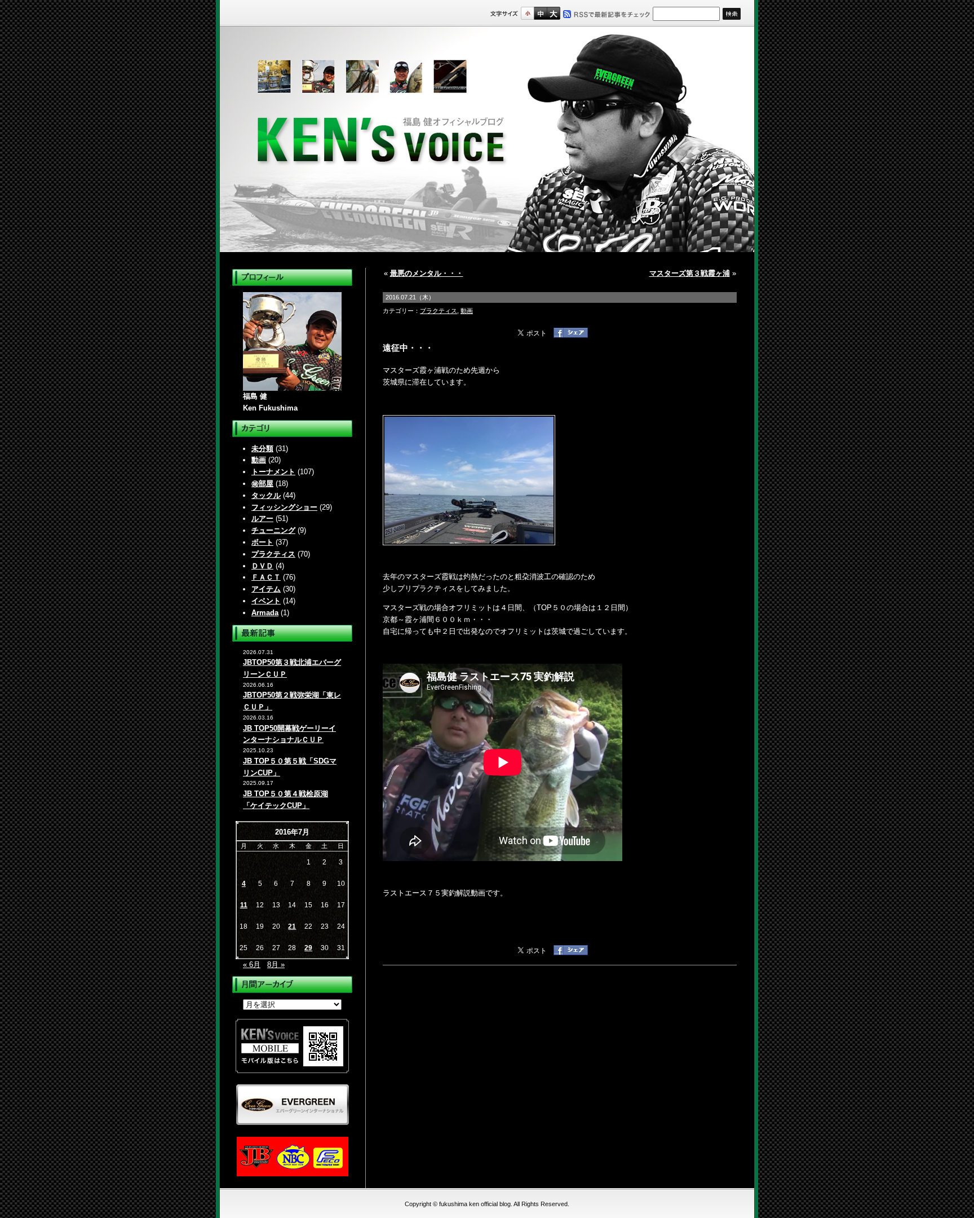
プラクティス (273, 554)
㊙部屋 (262, 483)
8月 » (276, 964)
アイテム (266, 589)
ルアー (262, 518)
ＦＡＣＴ (266, 577)
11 (243, 905)
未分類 (262, 448)
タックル (266, 495)
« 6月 (251, 964)
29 (308, 948)
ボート (262, 542)
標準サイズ (527, 13)
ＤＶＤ (262, 566)
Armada (264, 612)
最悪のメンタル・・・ (426, 273)
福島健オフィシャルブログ (487, 139)
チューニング (273, 530)
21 (292, 926)
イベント (266, 601)
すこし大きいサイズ (540, 13)
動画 (258, 460)
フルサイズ (553, 13)
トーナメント (273, 471)
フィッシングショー (284, 507)
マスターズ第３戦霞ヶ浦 (689, 273)
